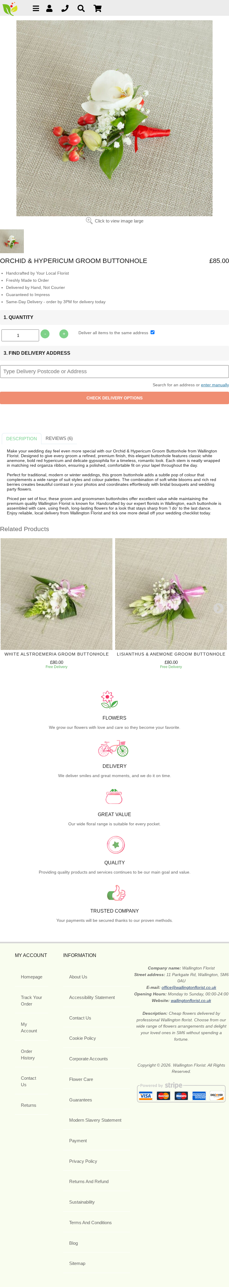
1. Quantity (18, 317)
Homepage (31, 976)
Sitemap (77, 1263)
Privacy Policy (83, 1161)
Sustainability (82, 1201)
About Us (78, 976)
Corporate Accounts (88, 1058)
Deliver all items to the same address (113, 332)
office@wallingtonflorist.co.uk (189, 987)
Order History (28, 1054)
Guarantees (80, 1099)
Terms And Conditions (90, 1222)
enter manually (215, 384)
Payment (78, 1140)
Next (219, 609)
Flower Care (81, 1079)
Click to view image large (119, 220)
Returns (28, 1105)
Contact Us (28, 1081)
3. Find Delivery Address (37, 353)
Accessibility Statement (92, 997)
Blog (73, 1243)
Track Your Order (31, 1000)
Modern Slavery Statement (95, 1120)
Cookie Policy (82, 1038)
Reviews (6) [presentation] (59, 438)
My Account (29, 1027)
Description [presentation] (21, 438)
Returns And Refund (89, 1181)
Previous (6, 609)
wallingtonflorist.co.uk (191, 1000)
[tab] (21, 438)
